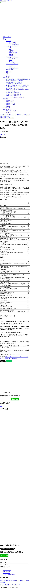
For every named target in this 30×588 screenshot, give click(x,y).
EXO (10, 47)
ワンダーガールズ (13, 68)
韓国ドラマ (6, 77)
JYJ (7, 71)
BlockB (7, 75)
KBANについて (7, 109)
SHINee (11, 51)
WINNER (11, 61)
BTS (1, 406)
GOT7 (10, 66)
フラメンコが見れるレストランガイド (10, 584)
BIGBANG (11, 62)
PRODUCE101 (12, 43)
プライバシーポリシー (11, 110)
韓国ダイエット (10, 101)
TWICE (10, 65)
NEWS (4, 38)
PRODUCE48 (12, 42)
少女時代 (11, 54)
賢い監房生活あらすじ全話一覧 (14, 82)
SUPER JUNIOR (13, 52)
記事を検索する (7, 37)
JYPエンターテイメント (12, 64)
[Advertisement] (15, 20)
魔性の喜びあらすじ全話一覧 (13, 95)
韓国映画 (8, 106)
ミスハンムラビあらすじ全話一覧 (14, 88)
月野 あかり (11, 117)
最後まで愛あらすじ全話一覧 (13, 94)
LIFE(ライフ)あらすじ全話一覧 (14, 83)
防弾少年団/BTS (10, 69)
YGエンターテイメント (12, 57)
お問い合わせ (6, 571)
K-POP (4, 39)
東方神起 (11, 55)
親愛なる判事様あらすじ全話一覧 (14, 80)
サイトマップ (6, 107)
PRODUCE (8, 41)
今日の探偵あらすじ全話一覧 (13, 92)
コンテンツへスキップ (6, 0)
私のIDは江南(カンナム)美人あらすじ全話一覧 (18, 79)
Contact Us (8, 112)
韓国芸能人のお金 (10, 103)
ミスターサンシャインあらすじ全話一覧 (16, 86)
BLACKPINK (12, 58)
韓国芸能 (5, 98)
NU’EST (8, 76)
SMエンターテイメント (12, 46)
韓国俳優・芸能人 (10, 104)
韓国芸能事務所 (10, 100)
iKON (10, 60)
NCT (10, 49)
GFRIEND (8, 72)
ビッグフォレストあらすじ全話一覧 (15, 97)
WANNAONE (15, 44)
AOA (7, 73)
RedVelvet (11, 50)
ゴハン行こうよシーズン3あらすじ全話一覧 (17, 85)
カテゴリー (3, 562)
